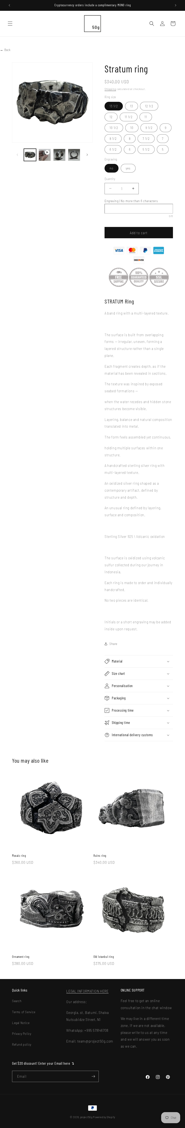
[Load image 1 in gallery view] (30, 155)
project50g (86, 1117)
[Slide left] (17, 154)
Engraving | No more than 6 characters (131, 201)
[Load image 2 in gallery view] (59, 155)
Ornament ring (20, 957)
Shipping (110, 88)
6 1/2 (113, 149)
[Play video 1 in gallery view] (45, 155)
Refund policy (21, 1044)
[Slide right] (87, 154)
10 (131, 128)
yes (128, 168)
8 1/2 (113, 138)
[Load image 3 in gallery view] (74, 155)
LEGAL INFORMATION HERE (87, 991)
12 (111, 117)
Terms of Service (23, 1012)
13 (131, 106)
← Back (5, 50)
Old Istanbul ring (103, 957)
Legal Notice (20, 1023)
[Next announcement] (175, 5)
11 (146, 117)
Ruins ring (99, 855)
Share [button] (113, 644)
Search (17, 1001)
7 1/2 (146, 138)
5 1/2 (146, 149)
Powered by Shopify (104, 1117)
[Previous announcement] (9, 5)
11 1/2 (128, 117)
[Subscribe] (93, 1076)
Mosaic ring (19, 855)
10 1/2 (114, 128)
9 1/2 (148, 128)
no (111, 168)
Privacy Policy (21, 1033)
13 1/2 (114, 106)
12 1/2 (149, 106)
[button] (10, 23)
